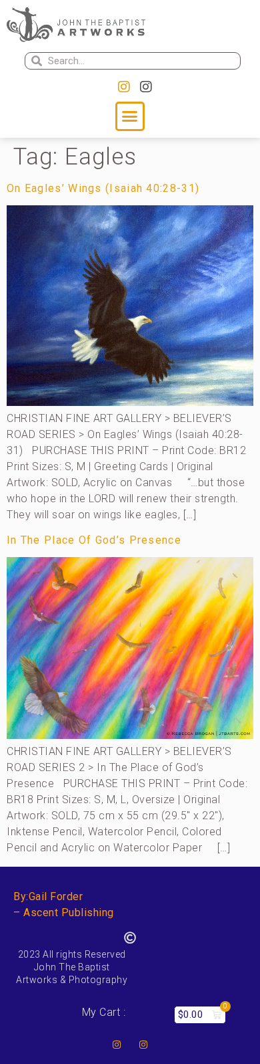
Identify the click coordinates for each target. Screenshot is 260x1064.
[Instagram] (124, 87)
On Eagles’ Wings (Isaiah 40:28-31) (103, 188)
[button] (130, 116)
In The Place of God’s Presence (94, 540)
